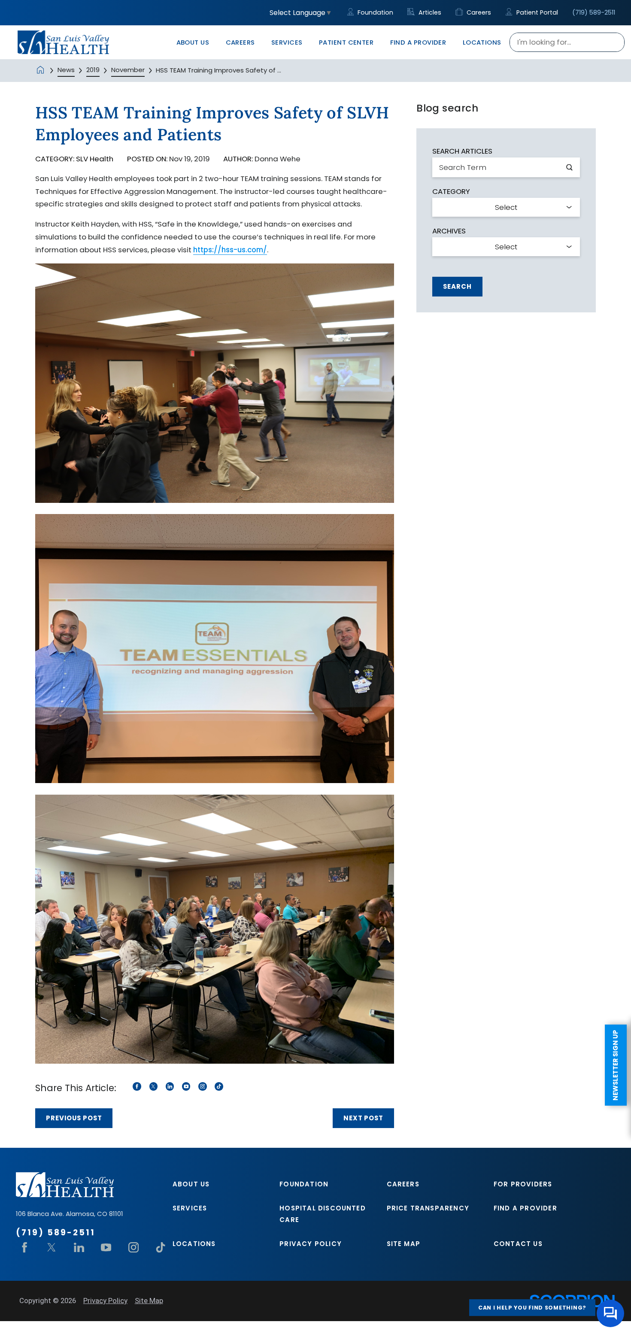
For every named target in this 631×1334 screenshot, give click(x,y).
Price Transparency (428, 1208)
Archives (449, 231)
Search (457, 286)
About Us (191, 1184)
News (66, 69)
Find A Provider (525, 1208)
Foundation (374, 12)
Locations (194, 1243)
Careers (478, 12)
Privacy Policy (310, 1243)
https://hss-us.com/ (230, 250)
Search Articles (462, 151)
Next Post (363, 1117)
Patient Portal (536, 12)
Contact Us (518, 1243)
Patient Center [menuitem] (346, 42)
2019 (93, 69)
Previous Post (74, 1117)
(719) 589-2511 (593, 12)
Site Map (404, 1243)
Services (190, 1208)
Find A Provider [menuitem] (418, 42)
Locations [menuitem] (482, 42)
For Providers (523, 1184)
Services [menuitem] (287, 42)
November (128, 69)
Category (451, 191)
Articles (429, 12)
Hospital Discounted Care (322, 1214)
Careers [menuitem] (240, 42)
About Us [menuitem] (192, 42)
